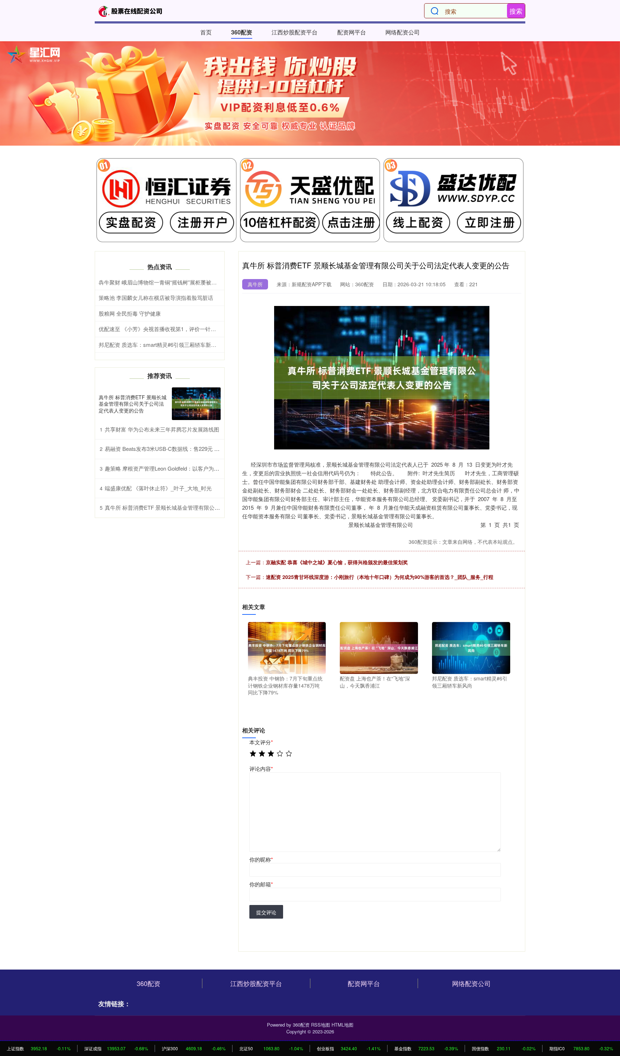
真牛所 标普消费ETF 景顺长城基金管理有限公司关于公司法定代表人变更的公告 (132, 403)
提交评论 (266, 912)
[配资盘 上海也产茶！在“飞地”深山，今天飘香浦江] (379, 647)
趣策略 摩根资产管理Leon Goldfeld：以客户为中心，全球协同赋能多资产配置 (197, 468)
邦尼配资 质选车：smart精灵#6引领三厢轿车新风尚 (160, 344)
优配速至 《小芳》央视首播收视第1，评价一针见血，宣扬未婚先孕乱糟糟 (187, 329)
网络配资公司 (402, 32)
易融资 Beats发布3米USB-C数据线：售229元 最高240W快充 (177, 448)
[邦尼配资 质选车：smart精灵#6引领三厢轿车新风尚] (471, 647)
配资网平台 (351, 32)
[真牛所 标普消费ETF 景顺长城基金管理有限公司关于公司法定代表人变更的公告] (196, 403)
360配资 (241, 32)
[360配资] (130, 11)
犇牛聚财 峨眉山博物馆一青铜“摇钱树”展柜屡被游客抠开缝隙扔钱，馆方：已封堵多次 (201, 282)
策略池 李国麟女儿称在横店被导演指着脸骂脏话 (156, 297)
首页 (206, 32)
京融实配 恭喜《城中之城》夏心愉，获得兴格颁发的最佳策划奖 (337, 562)
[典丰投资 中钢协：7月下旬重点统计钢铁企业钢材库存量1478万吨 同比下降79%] (287, 647)
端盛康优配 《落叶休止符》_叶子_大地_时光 (158, 488)
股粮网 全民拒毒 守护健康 (130, 313)
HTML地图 (342, 1024)
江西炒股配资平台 (295, 32)
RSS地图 (320, 1024)
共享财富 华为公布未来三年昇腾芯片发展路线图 (162, 429)
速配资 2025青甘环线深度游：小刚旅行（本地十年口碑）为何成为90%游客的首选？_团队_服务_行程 (379, 576)
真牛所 (255, 284)
